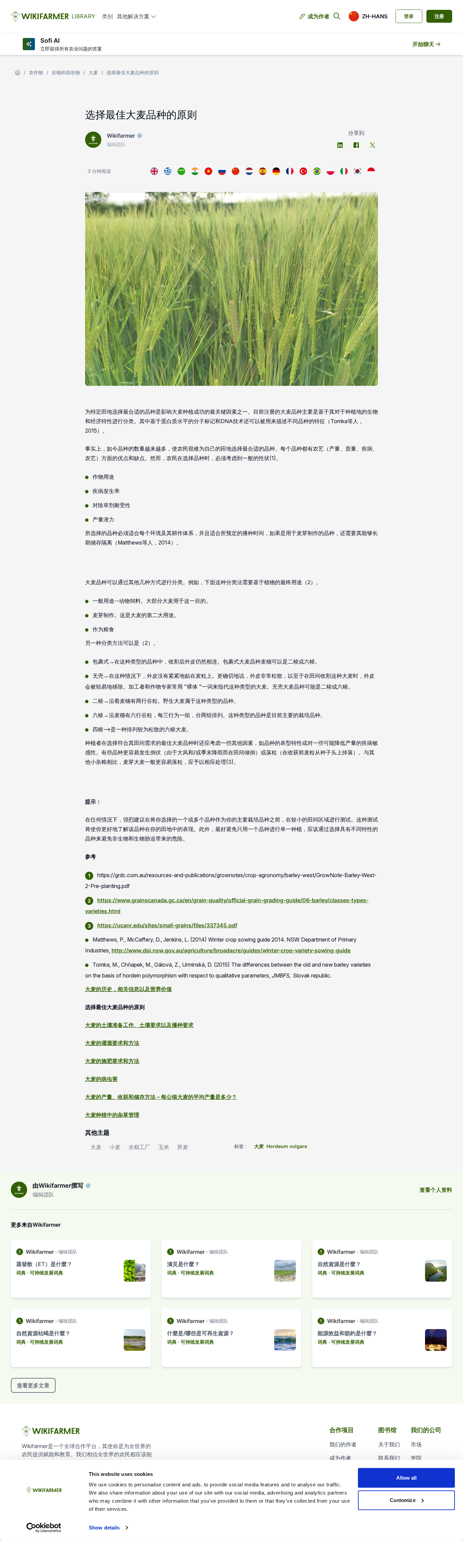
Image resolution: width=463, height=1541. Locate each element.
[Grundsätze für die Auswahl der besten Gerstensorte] (276, 171)
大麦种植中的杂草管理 (112, 1114)
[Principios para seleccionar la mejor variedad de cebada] (263, 171)
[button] (367, 16)
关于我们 (389, 1444)
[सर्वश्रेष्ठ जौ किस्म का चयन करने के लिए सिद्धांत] (195, 171)
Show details (104, 1527)
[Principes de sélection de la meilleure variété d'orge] (290, 171)
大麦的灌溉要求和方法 (112, 1043)
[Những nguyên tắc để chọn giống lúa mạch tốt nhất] (208, 171)
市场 (416, 1444)
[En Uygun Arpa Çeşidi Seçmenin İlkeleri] (303, 171)
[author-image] (19, 1190)
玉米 (163, 1147)
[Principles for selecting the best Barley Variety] (154, 171)
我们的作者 (343, 1444)
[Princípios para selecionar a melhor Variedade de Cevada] (317, 171)
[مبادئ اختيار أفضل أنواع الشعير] (181, 171)
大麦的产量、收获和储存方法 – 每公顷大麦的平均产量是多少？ (161, 1096)
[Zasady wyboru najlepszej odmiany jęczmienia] (330, 171)
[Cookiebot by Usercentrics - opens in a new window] (44, 1528)
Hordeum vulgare (286, 1146)
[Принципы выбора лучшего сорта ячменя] (222, 171)
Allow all (406, 1478)
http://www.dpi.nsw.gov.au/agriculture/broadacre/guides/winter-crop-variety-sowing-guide (231, 950)
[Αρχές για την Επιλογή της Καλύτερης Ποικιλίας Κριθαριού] (168, 171)
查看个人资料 (436, 1189)
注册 (439, 16)
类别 (107, 16)
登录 (409, 16)
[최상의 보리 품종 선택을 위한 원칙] (358, 171)
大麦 (93, 72)
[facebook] (356, 145)
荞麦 (182, 1147)
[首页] (17, 72)
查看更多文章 (33, 1385)
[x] (372, 145)
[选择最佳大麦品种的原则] (236, 171)
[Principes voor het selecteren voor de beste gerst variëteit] (249, 171)
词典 (21, 1273)
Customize (403, 1500)
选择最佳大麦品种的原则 (132, 72)
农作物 (36, 72)
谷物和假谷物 (66, 72)
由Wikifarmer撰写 (58, 1185)
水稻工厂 (139, 1147)
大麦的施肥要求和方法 (112, 1061)
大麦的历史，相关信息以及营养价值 (128, 989)
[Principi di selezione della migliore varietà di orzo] (344, 171)
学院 (416, 1458)
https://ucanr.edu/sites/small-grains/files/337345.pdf (167, 925)
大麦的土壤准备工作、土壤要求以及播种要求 (139, 1025)
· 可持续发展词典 (45, 1273)
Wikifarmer (121, 135)
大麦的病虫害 (101, 1078)
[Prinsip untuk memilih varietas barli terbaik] (371, 171)
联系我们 (389, 1458)
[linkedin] (340, 145)
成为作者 (318, 16)
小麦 (114, 1147)
